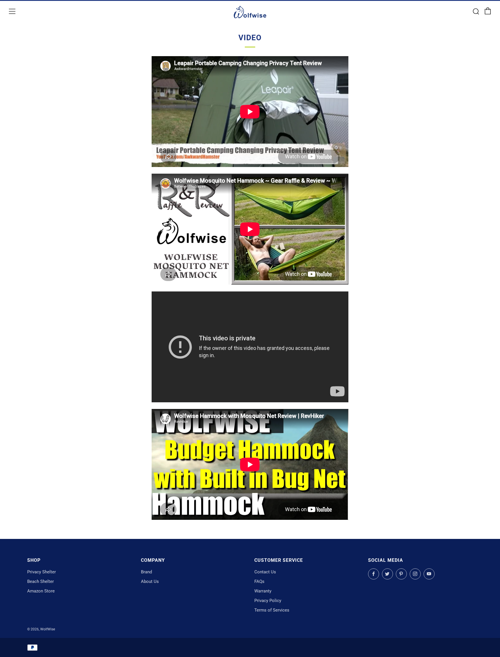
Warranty (262, 591)
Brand (146, 572)
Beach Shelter (40, 581)
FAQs (259, 581)
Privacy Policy (267, 600)
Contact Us (265, 572)
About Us (150, 581)
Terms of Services (271, 610)
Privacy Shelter (41, 572)
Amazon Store (41, 591)
